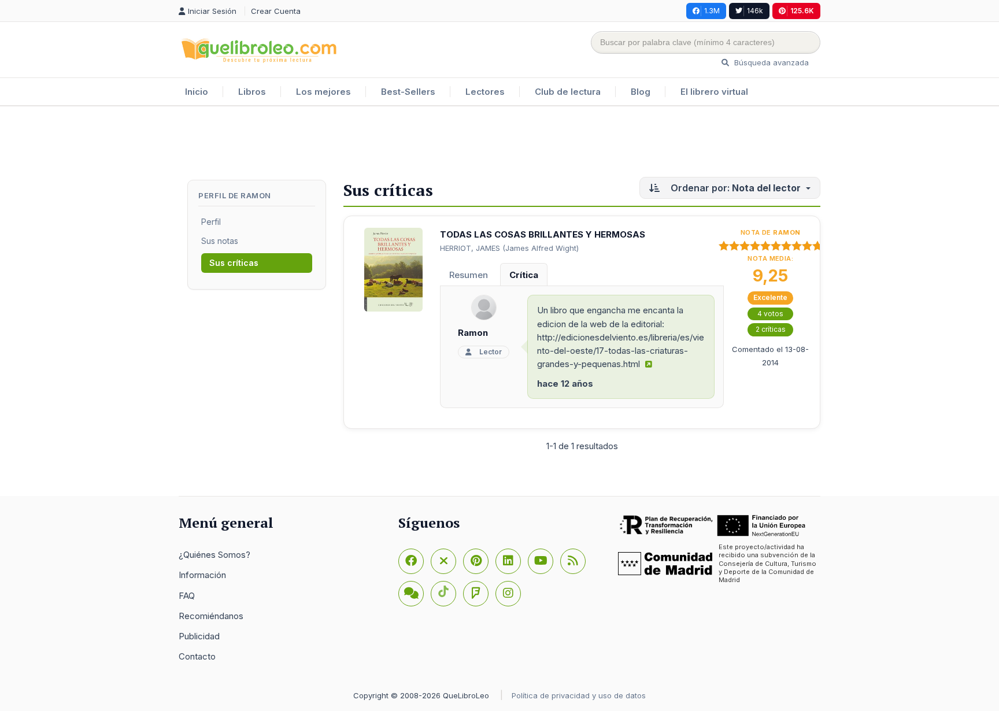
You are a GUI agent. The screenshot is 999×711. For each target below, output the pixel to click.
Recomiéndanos (211, 615)
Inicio (196, 91)
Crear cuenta (276, 11)
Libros (252, 91)
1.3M (712, 10)
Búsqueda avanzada (770, 62)
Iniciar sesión (213, 11)
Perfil (211, 222)
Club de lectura (568, 91)
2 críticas (771, 329)
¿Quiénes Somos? (214, 554)
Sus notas (219, 241)
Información (202, 574)
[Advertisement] (499, 144)
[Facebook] (411, 561)
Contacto (197, 656)
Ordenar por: (735, 188)
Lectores (485, 91)
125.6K (802, 10)
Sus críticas (233, 263)
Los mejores (323, 91)
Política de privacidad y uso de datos (579, 695)
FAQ (187, 595)
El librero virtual (714, 91)
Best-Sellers (408, 91)
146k (755, 10)
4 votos (770, 313)
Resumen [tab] (468, 274)
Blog (640, 91)
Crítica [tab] (523, 274)
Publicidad (199, 636)
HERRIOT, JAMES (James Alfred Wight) (509, 248)
